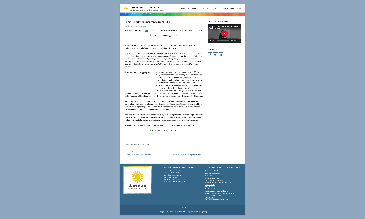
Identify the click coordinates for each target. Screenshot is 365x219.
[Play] (210, 41)
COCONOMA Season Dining (213, 176)
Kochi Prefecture (210, 184)
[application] (224, 33)
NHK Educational (210, 187)
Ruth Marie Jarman (141, 26)
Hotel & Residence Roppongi (214, 180)
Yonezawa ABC (209, 197)
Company (183, 8)
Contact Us (215, 8)
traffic (147, 144)
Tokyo (142, 144)
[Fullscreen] (238, 41)
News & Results (228, 8)
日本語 (239, 8)
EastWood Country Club (212, 178)
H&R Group (136, 14)
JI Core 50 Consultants (200, 8)
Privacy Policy (202, 212)
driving (137, 144)
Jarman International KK (145, 7)
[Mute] (235, 41)
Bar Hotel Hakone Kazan (212, 174)
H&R (146, 30)
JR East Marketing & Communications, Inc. (218, 182)
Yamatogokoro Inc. (211, 189)
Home (127, 14)
